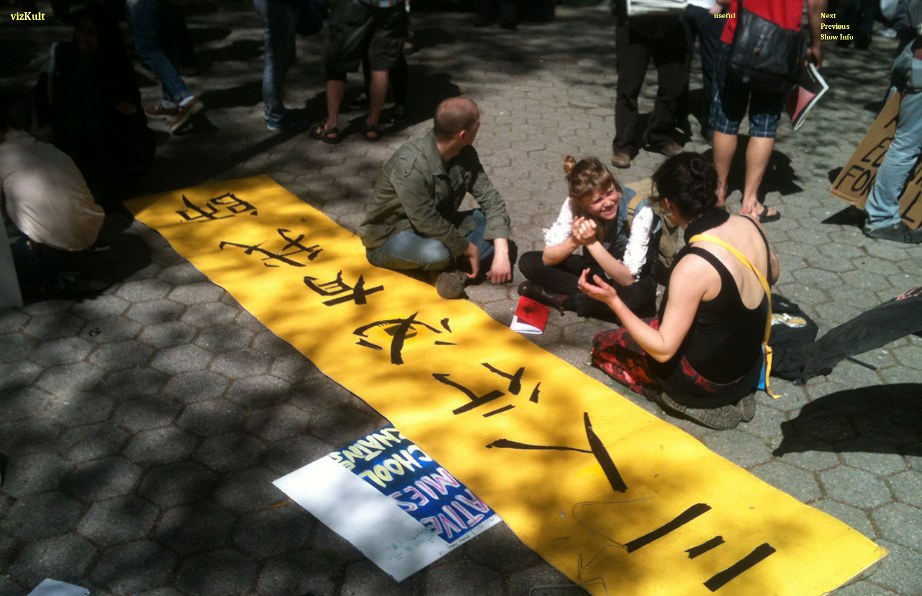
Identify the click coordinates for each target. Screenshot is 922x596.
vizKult (28, 16)
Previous (835, 26)
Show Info (837, 37)
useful (724, 15)
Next (828, 15)
